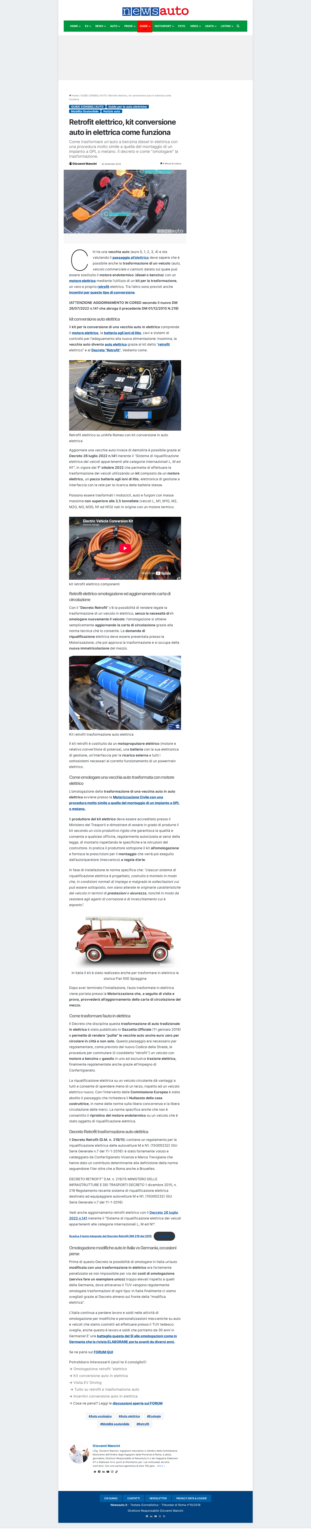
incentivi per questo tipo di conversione (102, 292)
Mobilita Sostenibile (85, 111)
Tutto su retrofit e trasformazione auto (106, 1389)
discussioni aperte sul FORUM (138, 1403)
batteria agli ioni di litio (122, 333)
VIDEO (194, 26)
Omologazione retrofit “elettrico (100, 1369)
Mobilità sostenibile (115, 1424)
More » (161, 1465)
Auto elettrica (130, 1416)
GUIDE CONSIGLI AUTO (94, 95)
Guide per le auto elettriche (127, 106)
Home (75, 95)
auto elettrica (116, 344)
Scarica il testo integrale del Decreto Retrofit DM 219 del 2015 (110, 1236)
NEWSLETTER (158, 1498)
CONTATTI (133, 1498)
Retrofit (143, 1424)
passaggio (130, 258)
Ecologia (155, 1416)
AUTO (113, 26)
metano (78, 809)
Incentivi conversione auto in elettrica (105, 1396)
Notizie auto (111, 111)
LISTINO (226, 26)
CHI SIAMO (111, 1498)
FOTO (181, 26)
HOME (74, 26)
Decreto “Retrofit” (106, 350)
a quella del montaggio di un (131, 803)
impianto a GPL (167, 803)
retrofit (103, 287)
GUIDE (144, 26)
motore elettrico (82, 281)
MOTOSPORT (163, 26)
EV (86, 26)
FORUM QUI (103, 1352)
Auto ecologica (101, 1416)
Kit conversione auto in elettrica (100, 1376)
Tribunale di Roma (173, 1505)
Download (164, 1236)
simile (102, 803)
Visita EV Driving (87, 1382)
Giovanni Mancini (85, 163)
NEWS (99, 26)
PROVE (128, 26)
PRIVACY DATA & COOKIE (191, 1498)
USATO (209, 26)
